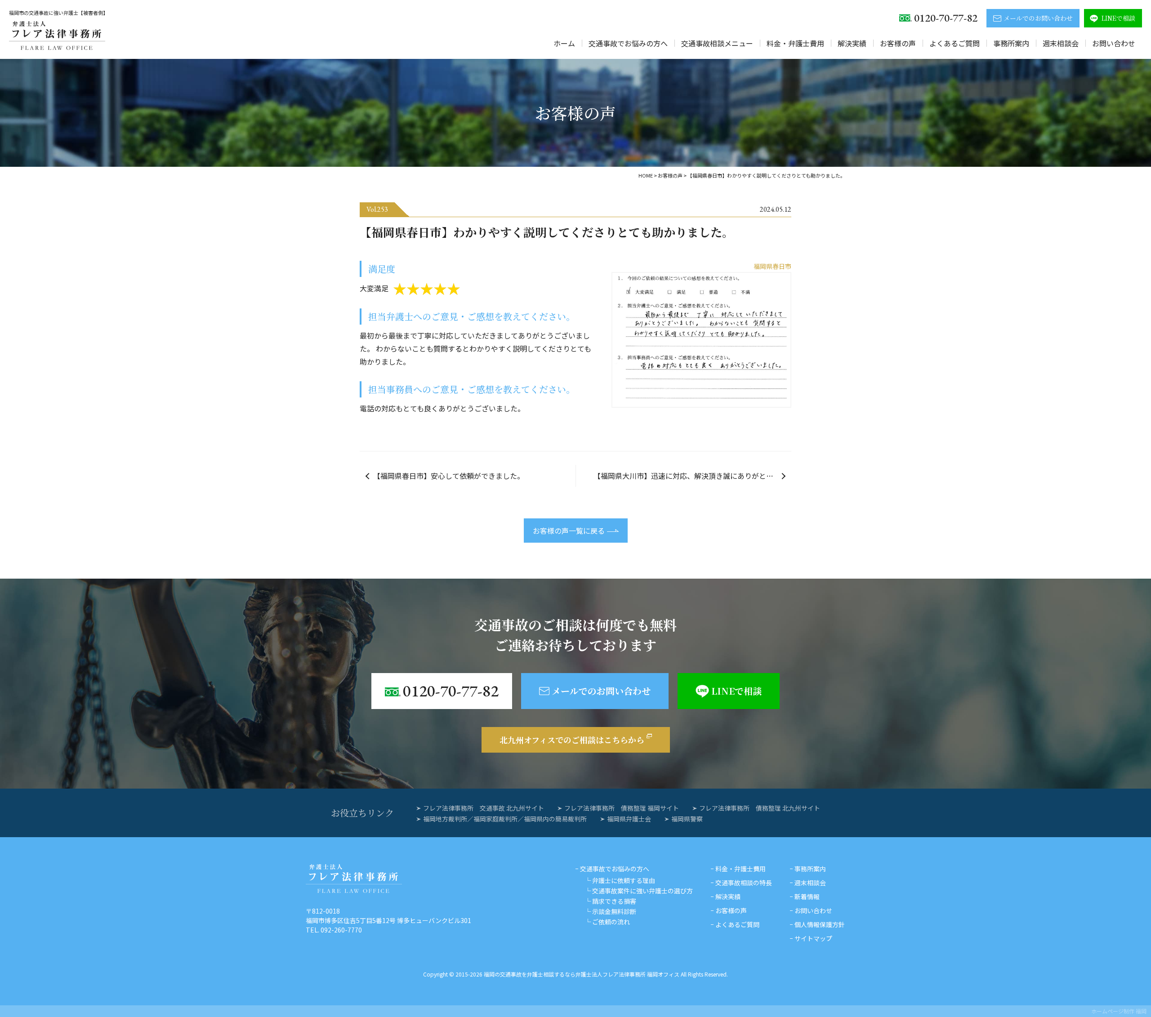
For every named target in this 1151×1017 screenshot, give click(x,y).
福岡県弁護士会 (629, 818)
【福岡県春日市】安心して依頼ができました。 (448, 475)
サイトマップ (813, 938)
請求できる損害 (614, 901)
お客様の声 (898, 43)
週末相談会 (1061, 43)
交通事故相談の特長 (743, 882)
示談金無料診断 (614, 911)
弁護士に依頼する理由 (623, 880)
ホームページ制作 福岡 (1119, 1011)
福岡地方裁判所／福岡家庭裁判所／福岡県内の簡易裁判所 (505, 818)
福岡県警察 (687, 818)
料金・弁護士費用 (795, 43)
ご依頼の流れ (611, 921)
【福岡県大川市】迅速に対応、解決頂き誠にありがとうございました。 (692, 475)
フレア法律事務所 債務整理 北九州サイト (759, 807)
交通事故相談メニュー (717, 43)
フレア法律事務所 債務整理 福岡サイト (621, 807)
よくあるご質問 (954, 43)
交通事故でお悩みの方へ (628, 43)
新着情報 (807, 896)
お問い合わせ (1113, 43)
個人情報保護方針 (819, 924)
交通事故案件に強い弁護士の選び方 (642, 890)
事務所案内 (1011, 43)
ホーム (564, 43)
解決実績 (852, 43)
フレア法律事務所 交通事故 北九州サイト (483, 807)
